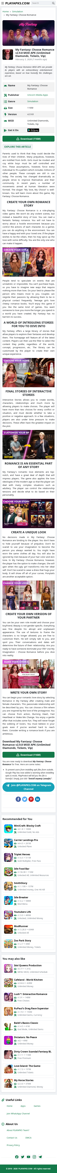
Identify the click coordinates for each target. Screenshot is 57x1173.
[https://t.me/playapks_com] (40, 1157)
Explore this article (17, 146)
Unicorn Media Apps (37, 94)
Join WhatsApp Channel (18, 1113)
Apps (23, 1106)
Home (5, 11)
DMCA (28, 1137)
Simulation (17, 11)
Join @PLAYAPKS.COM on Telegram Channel (31, 787)
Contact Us (12, 1137)
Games (37, 1106)
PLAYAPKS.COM (17, 3)
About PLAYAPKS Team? (18, 1130)
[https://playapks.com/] (17, 1157)
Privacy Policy (13, 1145)
